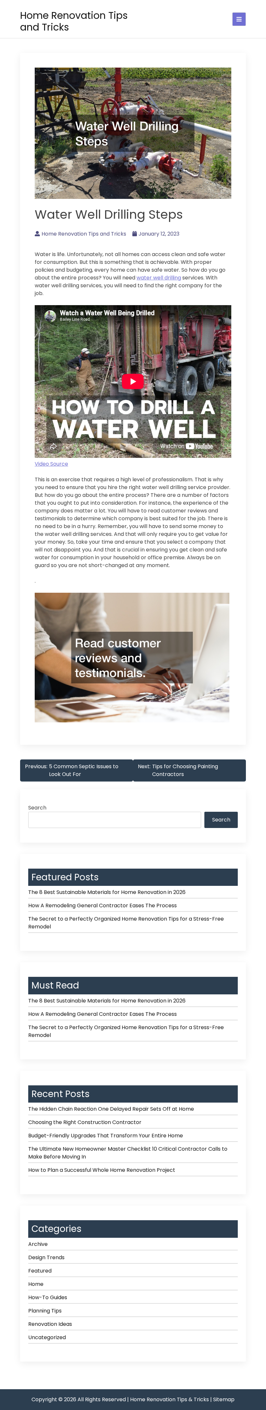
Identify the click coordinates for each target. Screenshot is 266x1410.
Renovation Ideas (50, 1324)
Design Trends (46, 1257)
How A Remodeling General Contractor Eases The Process (102, 905)
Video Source (51, 464)
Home (35, 1284)
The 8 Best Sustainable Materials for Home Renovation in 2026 (107, 892)
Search (37, 807)
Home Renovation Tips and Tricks (74, 21)
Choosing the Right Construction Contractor (84, 1122)
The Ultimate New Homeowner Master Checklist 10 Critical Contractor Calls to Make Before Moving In (127, 1152)
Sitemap (224, 1399)
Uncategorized (47, 1337)
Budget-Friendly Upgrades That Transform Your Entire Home (105, 1135)
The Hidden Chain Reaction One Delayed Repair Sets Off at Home (111, 1109)
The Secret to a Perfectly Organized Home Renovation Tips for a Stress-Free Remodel (126, 922)
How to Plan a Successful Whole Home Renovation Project (101, 1170)
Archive (38, 1244)
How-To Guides (47, 1297)
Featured (40, 1270)
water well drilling (159, 277)
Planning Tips (45, 1310)
